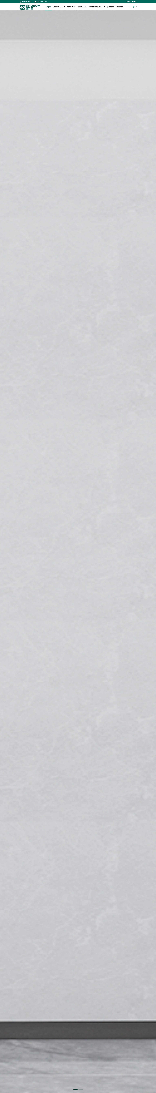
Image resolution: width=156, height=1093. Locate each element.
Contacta (120, 7)
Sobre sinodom (59, 7)
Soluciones (82, 7)
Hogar (48, 7)
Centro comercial (95, 7)
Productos (71, 7)
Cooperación (109, 7)
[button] (75, 1089)
